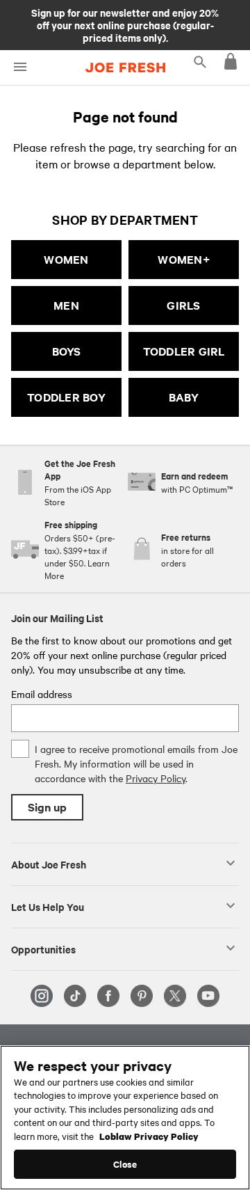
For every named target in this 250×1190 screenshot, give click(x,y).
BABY (184, 397)
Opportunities (43, 948)
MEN (66, 305)
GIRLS (183, 305)
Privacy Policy (155, 778)
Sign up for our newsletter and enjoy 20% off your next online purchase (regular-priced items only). (125, 24)
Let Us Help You (47, 906)
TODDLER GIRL (184, 351)
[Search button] (200, 61)
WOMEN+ (184, 259)
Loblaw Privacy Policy (149, 1136)
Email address (41, 694)
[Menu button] (19, 67)
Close (125, 1164)
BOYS (66, 351)
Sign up (47, 807)
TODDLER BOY (66, 397)
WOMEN (66, 259)
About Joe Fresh (48, 863)
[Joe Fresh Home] (125, 67)
